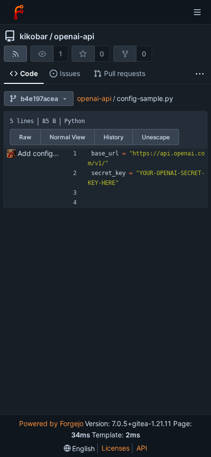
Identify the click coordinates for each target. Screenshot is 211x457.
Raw (25, 137)
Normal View (67, 137)
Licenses (116, 448)
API (141, 448)
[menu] (79, 448)
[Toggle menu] (197, 12)
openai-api (74, 36)
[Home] (18, 12)
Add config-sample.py (53, 153)
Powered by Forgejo (51, 423)
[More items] (199, 74)
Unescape (156, 137)
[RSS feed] (15, 54)
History (114, 137)
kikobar (34, 36)
